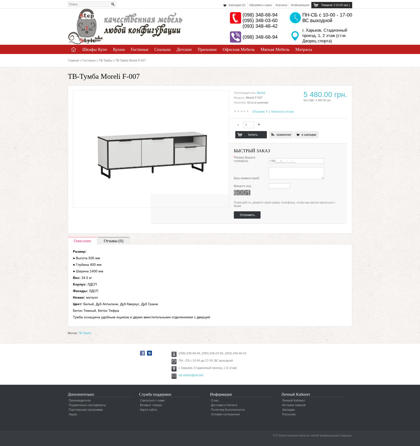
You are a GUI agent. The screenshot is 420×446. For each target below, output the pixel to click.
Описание (82, 241)
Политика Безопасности (228, 409)
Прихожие (207, 49)
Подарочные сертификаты (87, 405)
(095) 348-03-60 (260, 20)
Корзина (281, 5)
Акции (73, 414)
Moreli (261, 93)
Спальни (162, 49)
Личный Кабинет (293, 400)
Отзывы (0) (113, 241)
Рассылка (289, 414)
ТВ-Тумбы (105, 60)
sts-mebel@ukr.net (191, 375)
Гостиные (140, 49)
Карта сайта (148, 409)
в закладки (309, 134)
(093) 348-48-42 (260, 26)
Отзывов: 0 (260, 111)
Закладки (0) (236, 5)
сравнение (283, 134)
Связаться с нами (152, 400)
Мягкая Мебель (275, 49)
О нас (215, 400)
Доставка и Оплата (224, 405)
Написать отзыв (282, 111)
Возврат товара (151, 405)
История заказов (294, 405)
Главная (73, 49)
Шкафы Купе (94, 49)
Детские (184, 49)
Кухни (119, 49)
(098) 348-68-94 (260, 15)
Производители (80, 400)
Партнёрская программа (86, 409)
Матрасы (303, 49)
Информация (300, 5)
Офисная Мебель (239, 49)
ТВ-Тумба (84, 333)
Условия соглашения (225, 414)
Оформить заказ (260, 5)
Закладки (288, 409)
